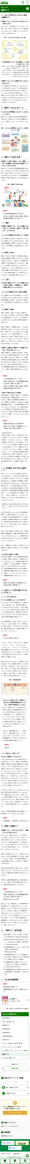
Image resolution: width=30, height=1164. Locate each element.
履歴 (26, 1008)
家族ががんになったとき (10, 899)
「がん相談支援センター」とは (12, 378)
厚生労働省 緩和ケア (9, 986)
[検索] (27, 1082)
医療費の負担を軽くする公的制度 (12, 423)
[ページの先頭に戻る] (27, 1156)
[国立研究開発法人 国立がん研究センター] (8, 1143)
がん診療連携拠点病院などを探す (12, 213)
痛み (6, 747)
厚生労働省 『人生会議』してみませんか (15, 820)
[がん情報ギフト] (22, 1143)
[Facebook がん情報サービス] (15, 1148)
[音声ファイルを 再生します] (27, 8)
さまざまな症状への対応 (10, 638)
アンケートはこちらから (15, 1112)
